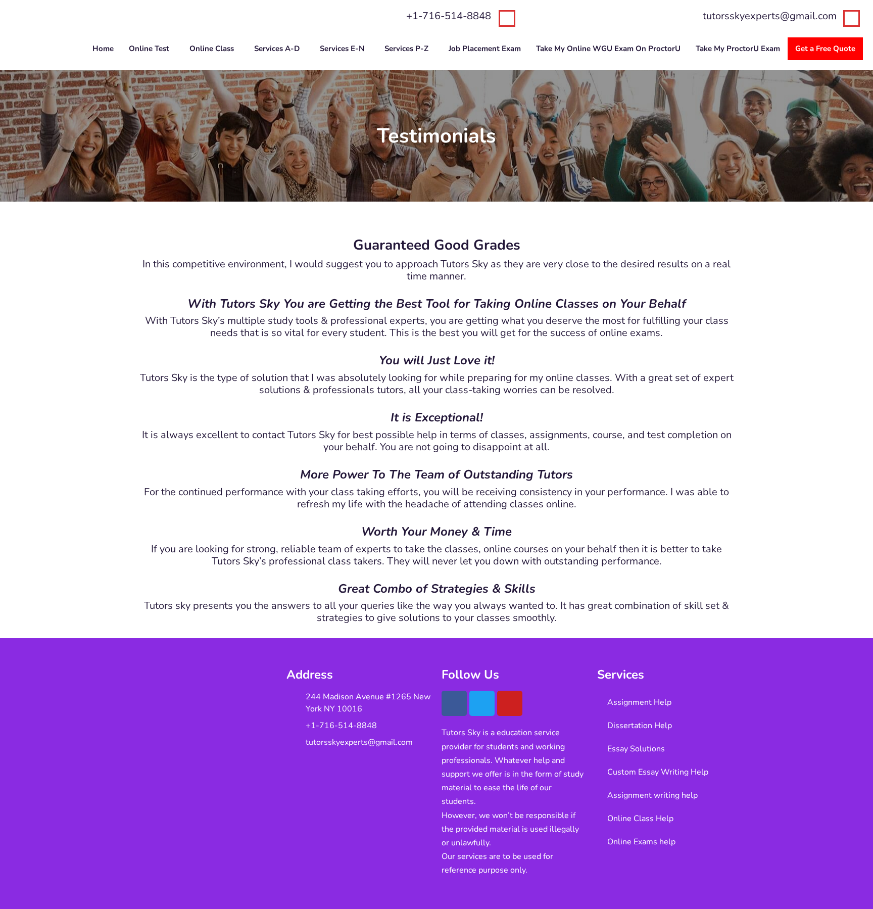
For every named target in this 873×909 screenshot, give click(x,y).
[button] (151, 48)
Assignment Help (639, 702)
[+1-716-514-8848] (507, 18)
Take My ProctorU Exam (738, 48)
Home (103, 48)
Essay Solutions (636, 748)
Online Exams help (641, 841)
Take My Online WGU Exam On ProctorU (608, 48)
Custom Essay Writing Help (657, 772)
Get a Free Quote (825, 48)
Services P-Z (406, 48)
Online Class (211, 48)
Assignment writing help (652, 795)
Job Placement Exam (485, 48)
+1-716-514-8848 (448, 16)
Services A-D (277, 48)
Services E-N (342, 48)
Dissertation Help (639, 725)
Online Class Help (640, 818)
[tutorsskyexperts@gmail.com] (851, 18)
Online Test (149, 48)
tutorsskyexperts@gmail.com (770, 16)
